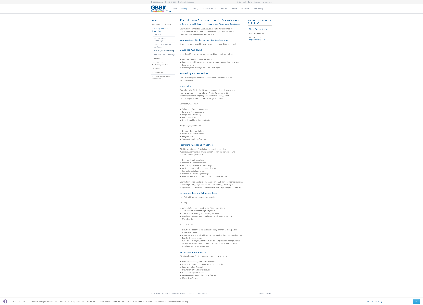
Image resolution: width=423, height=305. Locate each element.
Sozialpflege (156, 69)
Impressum (260, 293)
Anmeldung (258, 9)
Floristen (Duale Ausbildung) (164, 55)
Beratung (195, 9)
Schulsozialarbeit (209, 9)
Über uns (223, 9)
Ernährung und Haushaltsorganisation (160, 63)
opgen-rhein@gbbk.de (257, 40)
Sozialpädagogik (157, 72)
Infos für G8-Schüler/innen (161, 25)
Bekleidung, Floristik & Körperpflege (160, 29)
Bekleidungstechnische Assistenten (162, 45)
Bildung (184, 9)
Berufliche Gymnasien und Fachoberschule (161, 77)
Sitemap (269, 293)
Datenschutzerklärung (373, 301)
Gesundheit (156, 59)
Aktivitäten (157, 34)
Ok (416, 301)
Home (175, 9)
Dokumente (245, 9)
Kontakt (234, 9)
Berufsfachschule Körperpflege (160, 39)
